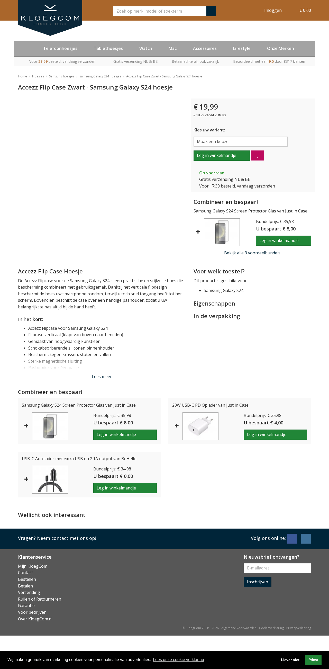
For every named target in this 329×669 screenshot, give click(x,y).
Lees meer (102, 376)
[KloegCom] (50, 18)
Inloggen (273, 10)
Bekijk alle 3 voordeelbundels (252, 253)
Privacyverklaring (298, 628)
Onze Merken (280, 48)
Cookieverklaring (271, 628)
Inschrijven (257, 582)
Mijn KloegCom (32, 566)
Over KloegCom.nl (35, 619)
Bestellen (27, 579)
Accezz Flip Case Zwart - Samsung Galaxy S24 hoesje (164, 76)
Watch (145, 48)
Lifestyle (242, 48)
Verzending (29, 592)
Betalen (25, 586)
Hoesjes (38, 76)
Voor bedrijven (32, 612)
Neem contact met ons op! (66, 538)
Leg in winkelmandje (216, 155)
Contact (25, 572)
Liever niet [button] (290, 660)
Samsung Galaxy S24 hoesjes (100, 76)
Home (22, 76)
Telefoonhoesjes (60, 48)
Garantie (26, 605)
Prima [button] (313, 660)
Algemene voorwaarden (239, 628)
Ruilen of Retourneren (39, 599)
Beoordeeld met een (269, 61)
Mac (173, 48)
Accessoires (205, 48)
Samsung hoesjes (61, 76)
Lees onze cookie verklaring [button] (178, 659)
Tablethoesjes (108, 48)
